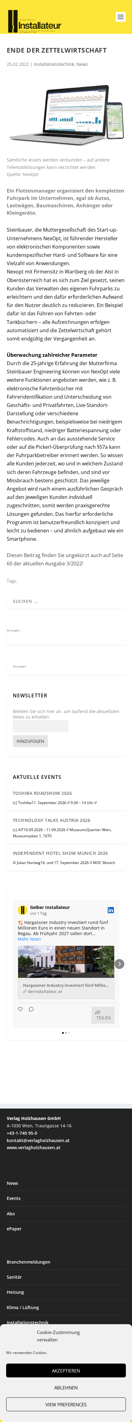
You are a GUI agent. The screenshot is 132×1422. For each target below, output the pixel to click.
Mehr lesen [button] (29, 939)
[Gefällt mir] (21, 1015)
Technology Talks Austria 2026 (52, 820)
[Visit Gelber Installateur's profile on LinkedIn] (24, 910)
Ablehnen (66, 1387)
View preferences (66, 1404)
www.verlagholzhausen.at (33, 1147)
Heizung (15, 1292)
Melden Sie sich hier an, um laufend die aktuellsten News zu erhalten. (66, 714)
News (82, 64)
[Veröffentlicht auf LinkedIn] (111, 910)
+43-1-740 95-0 (22, 1133)
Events (14, 1198)
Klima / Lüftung (23, 1307)
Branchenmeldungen (28, 1262)
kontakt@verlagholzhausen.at (38, 1140)
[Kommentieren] (29, 1015)
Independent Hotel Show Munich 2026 (60, 853)
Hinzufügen (30, 741)
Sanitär (14, 1277)
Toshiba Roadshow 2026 (42, 793)
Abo (11, 1214)
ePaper (14, 1229)
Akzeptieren (66, 1371)
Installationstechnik (54, 64)
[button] (13, 964)
